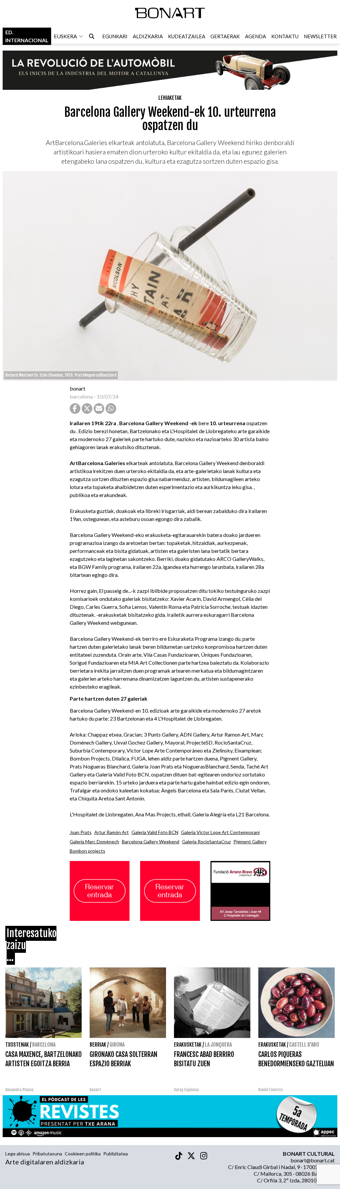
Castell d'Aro (304, 1044)
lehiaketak (170, 97)
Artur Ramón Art (111, 832)
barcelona (81, 396)
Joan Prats (81, 832)
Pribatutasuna (47, 1153)
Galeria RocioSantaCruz (206, 841)
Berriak (98, 1044)
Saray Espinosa (186, 1089)
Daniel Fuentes (270, 1089)
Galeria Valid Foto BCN (154, 832)
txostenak (17, 1044)
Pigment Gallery (250, 841)
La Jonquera (218, 1044)
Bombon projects (87, 851)
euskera (65, 36)
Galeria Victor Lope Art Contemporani (220, 832)
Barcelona (43, 1044)
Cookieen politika (83, 1153)
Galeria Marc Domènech (94, 841)
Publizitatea (115, 1153)
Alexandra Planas (19, 1089)
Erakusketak (188, 1044)
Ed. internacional (26, 36)
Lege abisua (17, 1153)
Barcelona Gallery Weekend (150, 841)
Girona (117, 1044)
